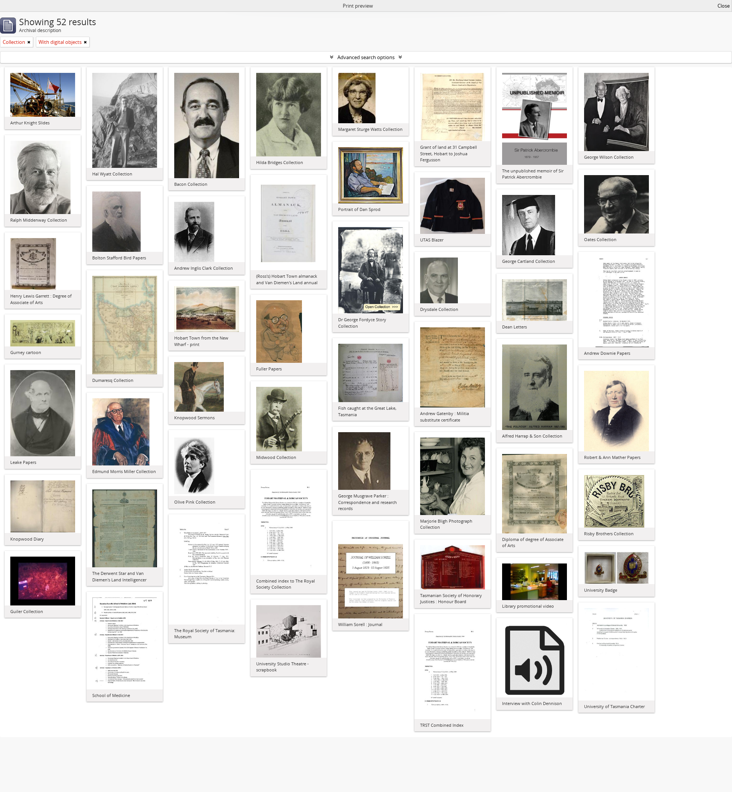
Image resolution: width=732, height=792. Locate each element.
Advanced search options (366, 57)
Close (724, 5)
